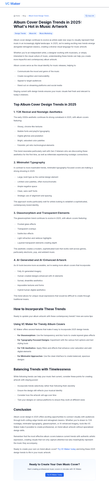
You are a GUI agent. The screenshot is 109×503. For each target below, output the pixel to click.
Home (18, 16)
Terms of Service (67, 500)
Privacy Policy (52, 500)
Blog (24, 16)
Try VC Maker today (67, 449)
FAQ (42, 500)
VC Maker (12, 4)
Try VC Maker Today (54, 475)
